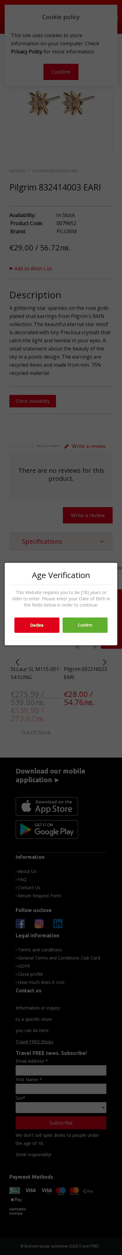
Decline (36, 625)
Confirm (85, 625)
